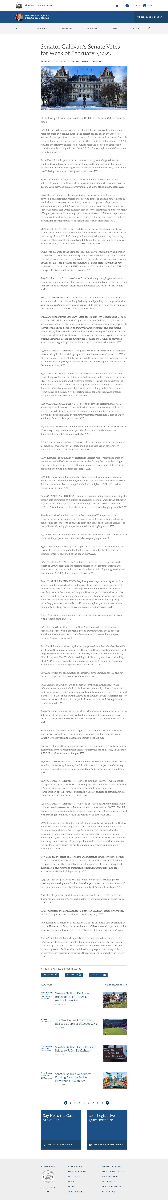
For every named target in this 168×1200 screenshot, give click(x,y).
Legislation (91, 28)
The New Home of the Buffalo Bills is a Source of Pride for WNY (76, 1022)
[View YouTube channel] (117, 5)
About (19, 28)
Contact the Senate (112, 1167)
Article (44, 1019)
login (149, 5)
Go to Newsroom (114, 985)
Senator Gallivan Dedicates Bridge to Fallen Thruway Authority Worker (72, 997)
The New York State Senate (38, 6)
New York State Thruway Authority (46, 996)
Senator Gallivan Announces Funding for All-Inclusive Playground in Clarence (73, 1077)
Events (114, 28)
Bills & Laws (74, 1177)
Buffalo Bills (46, 1022)
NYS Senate (98, 61)
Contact (135, 28)
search (149, 28)
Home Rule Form (110, 1177)
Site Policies (108, 1182)
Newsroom (67, 28)
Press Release (46, 992)
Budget (71, 1182)
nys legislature (83, 61)
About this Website (111, 1187)
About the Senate (77, 1192)
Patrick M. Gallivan (37, 17)
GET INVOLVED (108, 1192)
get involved (135, 5)
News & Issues (75, 1167)
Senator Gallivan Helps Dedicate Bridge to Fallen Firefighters (75, 1048)
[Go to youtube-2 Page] (48, 1191)
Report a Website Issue (113, 1172)
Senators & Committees (80, 1172)
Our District (42, 28)
